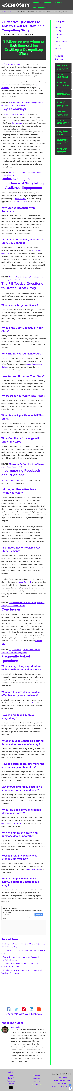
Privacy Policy (62, 1077)
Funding (58, 31)
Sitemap (11, 1084)
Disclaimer (62, 1083)
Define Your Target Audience (13, 114)
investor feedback (24, 582)
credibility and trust (33, 869)
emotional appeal (26, 703)
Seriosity (11, 1072)
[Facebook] (8, 1009)
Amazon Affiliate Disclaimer (62, 1086)
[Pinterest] (24, 1009)
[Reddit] (39, 1009)
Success (47, 2)
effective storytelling (19, 202)
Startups (58, 2)
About (11, 1075)
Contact (11, 1078)
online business (20, 199)
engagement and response (11, 823)
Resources (11, 1081)
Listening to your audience (11, 480)
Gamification (59, 34)
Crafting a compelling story (11, 64)
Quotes (57, 38)
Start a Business (40, 7)
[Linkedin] (31, 1009)
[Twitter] (16, 1009)
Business (37, 2)
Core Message (17, 123)
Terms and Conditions (62, 1080)
